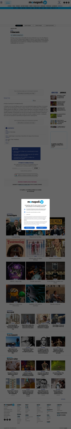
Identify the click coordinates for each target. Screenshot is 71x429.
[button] (35, 214)
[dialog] (35, 214)
